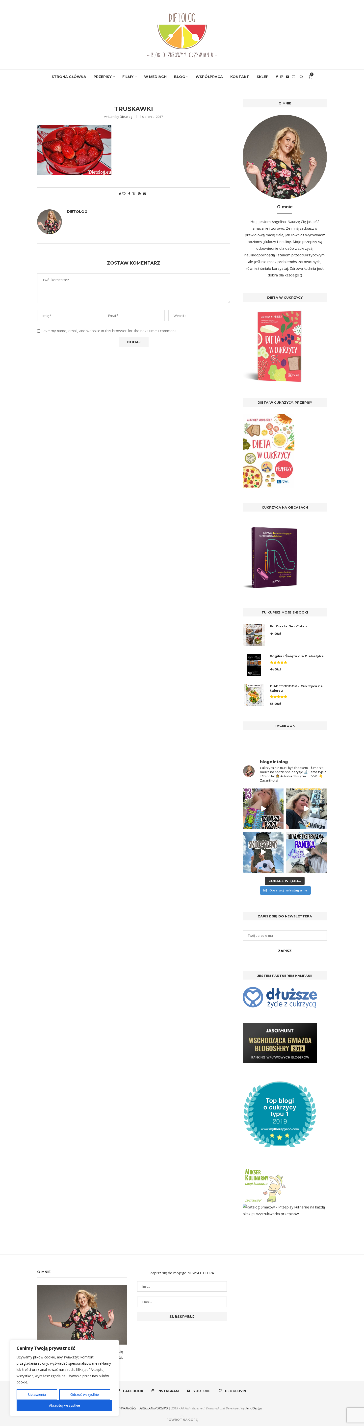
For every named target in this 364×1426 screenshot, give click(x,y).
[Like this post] (124, 193)
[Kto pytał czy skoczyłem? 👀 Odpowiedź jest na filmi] (263, 852)
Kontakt (239, 76)
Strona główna (69, 76)
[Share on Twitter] (134, 193)
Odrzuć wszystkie (84, 1394)
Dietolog (126, 116)
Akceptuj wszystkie (64, 1405)
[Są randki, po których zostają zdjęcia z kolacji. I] (306, 852)
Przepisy (103, 76)
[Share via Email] (144, 193)
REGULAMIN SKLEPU (153, 1408)
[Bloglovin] (293, 77)
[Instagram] (281, 77)
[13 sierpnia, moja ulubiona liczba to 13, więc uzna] (263, 808)
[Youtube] (287, 77)
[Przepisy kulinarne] (265, 1169)
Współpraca (209, 76)
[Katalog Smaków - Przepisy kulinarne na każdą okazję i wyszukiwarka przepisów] (285, 1207)
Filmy (127, 76)
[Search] (301, 77)
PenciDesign (253, 1408)
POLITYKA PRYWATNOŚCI (119, 1408)
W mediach (155, 76)
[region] (64, 1378)
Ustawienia (37, 1394)
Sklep (262, 76)
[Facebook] (277, 77)
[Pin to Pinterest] (139, 193)
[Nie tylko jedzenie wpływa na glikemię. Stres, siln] (306, 808)
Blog (179, 76)
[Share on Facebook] (129, 193)
